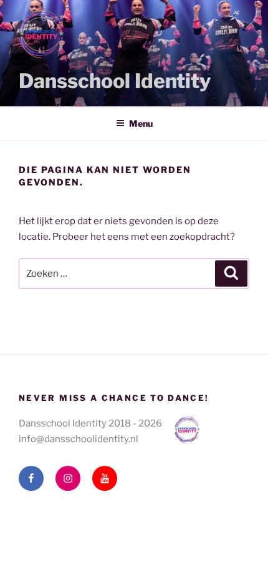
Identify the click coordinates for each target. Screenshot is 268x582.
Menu (141, 123)
